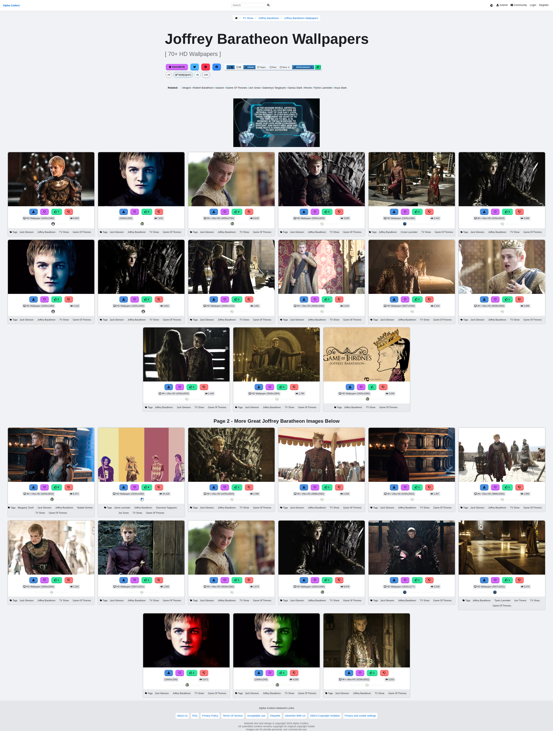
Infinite (251, 67)
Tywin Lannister (502, 600)
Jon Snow (254, 87)
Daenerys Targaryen (274, 87)
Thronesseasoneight (421, 223)
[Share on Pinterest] (205, 67)
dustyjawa (331, 223)
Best (274, 67)
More (285, 67)
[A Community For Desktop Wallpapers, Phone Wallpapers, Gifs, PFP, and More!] (236, 18)
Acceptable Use (256, 715)
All (168, 74)
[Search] (268, 5)
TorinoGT (151, 223)
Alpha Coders (11, 5)
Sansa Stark (295, 87)
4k (197, 74)
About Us (182, 715)
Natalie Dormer (85, 507)
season (219, 87)
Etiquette (275, 715)
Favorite (178, 67)
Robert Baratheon (203, 87)
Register (544, 5)
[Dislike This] (429, 212)
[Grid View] (231, 67)
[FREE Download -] (394, 212)
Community (520, 5)
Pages (263, 67)
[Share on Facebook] (216, 67)
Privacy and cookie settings (360, 715)
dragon (186, 87)
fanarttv (61, 223)
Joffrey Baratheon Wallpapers (301, 18)
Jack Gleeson (27, 232)
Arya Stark (340, 87)
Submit (503, 5)
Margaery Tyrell (26, 507)
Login (533, 5)
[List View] (239, 67)
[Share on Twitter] (194, 67)
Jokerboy (151, 499)
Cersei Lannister (409, 232)
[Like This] (372, 387)
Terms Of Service (233, 715)
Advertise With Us (295, 715)
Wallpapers (184, 74)
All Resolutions (303, 67)
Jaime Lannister (122, 507)
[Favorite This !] (405, 212)
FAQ (194, 715)
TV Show (248, 18)
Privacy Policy (210, 715)
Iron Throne (520, 600)
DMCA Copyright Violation (325, 715)
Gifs (206, 74)
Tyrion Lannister (323, 87)
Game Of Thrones (236, 87)
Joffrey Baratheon (268, 18)
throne (308, 87)
